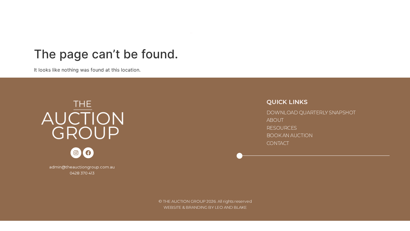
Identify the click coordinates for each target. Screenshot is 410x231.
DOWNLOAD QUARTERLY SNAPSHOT (311, 113)
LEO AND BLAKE (231, 207)
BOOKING (281, 22)
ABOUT (56, 22)
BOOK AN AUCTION (289, 135)
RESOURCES (124, 22)
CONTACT (350, 22)
